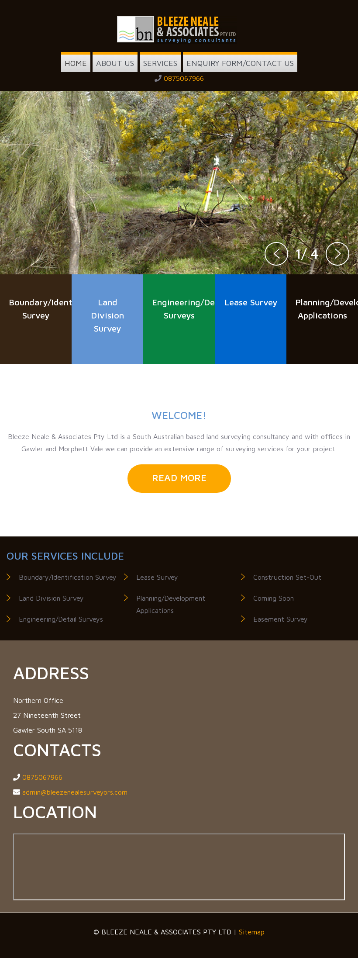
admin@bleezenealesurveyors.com (74, 792)
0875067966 (184, 78)
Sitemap (252, 932)
